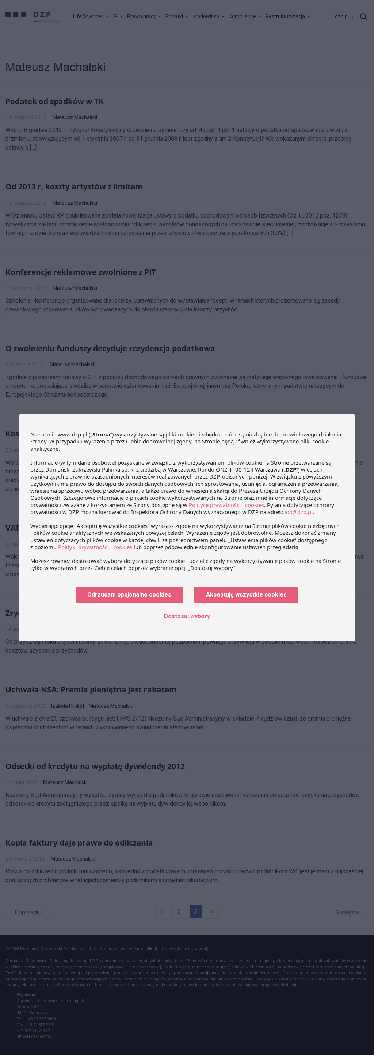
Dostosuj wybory (187, 616)
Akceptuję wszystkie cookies (246, 594)
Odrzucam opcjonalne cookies (129, 594)
